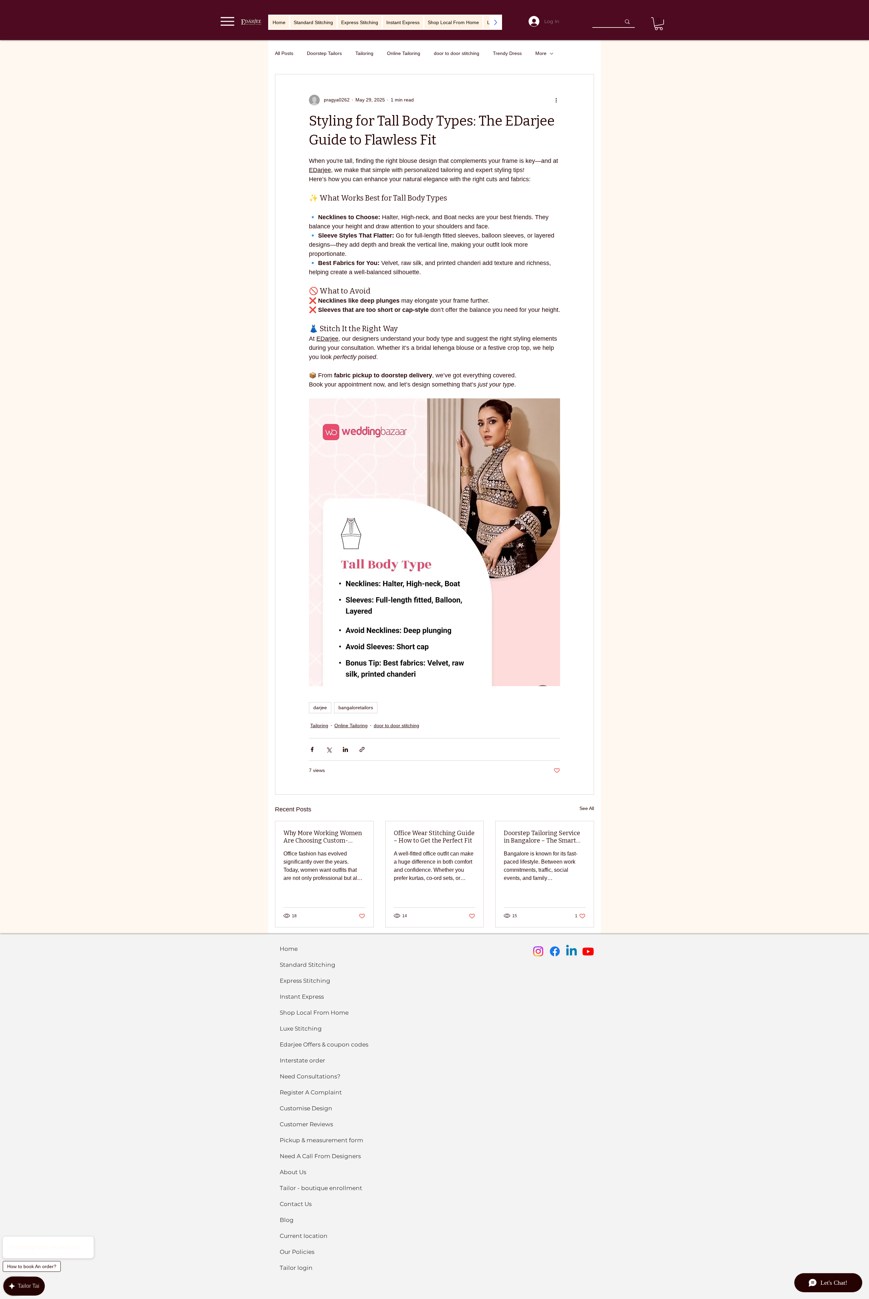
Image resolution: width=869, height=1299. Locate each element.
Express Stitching (305, 980)
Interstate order (302, 1060)
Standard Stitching (307, 964)
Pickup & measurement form (321, 1140)
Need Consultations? (310, 1076)
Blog (287, 1220)
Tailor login (296, 1267)
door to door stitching (456, 53)
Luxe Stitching (301, 1028)
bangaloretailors (355, 707)
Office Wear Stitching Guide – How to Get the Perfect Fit (434, 836)
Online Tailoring (403, 53)
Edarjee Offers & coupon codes (324, 1044)
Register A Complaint (311, 1092)
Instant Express (302, 996)
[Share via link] (362, 749)
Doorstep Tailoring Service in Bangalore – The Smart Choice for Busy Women (542, 836)
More (541, 53)
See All (586, 808)
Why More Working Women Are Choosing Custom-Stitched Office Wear (322, 836)
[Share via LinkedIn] (345, 749)
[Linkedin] (571, 951)
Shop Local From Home (314, 1012)
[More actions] (556, 100)
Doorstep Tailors (324, 53)
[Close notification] (87, 1243)
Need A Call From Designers (320, 1156)
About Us (293, 1172)
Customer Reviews (306, 1124)
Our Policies (297, 1251)
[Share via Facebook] (312, 749)
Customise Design (306, 1108)
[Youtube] (588, 951)
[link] (658, 23)
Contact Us (296, 1204)
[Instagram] (538, 951)
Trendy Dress (507, 53)
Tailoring (364, 53)
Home (289, 948)
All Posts (284, 53)
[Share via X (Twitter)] (329, 749)
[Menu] (227, 21)
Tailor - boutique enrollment (321, 1188)
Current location (304, 1235)
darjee (320, 707)
